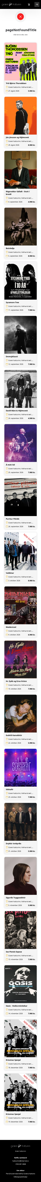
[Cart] (29, 4)
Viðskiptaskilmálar (20, 1177)
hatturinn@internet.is (20, 1161)
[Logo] (11, 4)
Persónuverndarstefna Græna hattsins (20, 1173)
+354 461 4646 (20, 1164)
